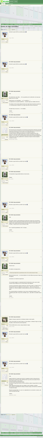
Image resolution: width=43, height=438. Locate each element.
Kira (2, 98)
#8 (41, 208)
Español (2, 435)
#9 (41, 231)
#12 (41, 326)
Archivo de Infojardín (37, 435)
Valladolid (6, 139)
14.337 (7, 100)
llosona (3, 324)
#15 (41, 395)
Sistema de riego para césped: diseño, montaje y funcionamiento (14, 27)
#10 (41, 256)
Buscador (9, 5)
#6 (41, 165)
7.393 (7, 325)
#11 (41, 297)
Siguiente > (14, 29)
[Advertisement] (21, 15)
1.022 (7, 137)
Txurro (32, 27)
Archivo (3, 3)
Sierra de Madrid (5, 102)
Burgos (7, 71)
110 (7, 40)
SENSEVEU (4, 381)
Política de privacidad (40, 436)
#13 (41, 337)
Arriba (41, 435)
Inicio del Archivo (4, 5)
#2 (41, 67)
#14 (41, 367)
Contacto (31, 435)
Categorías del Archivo (9, 3)
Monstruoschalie (5, 135)
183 (7, 382)
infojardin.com (9, 436)
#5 (41, 139)
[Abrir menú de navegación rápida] (41, 24)
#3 (41, 112)
